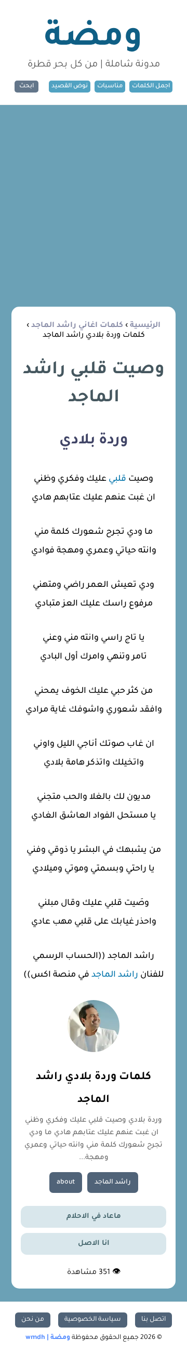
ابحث (26, 86)
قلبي (116, 479)
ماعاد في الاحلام (93, 1216)
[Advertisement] (93, 203)
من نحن (32, 1319)
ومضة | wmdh (47, 1338)
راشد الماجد (114, 975)
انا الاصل (94, 1243)
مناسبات (110, 86)
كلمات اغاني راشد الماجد (77, 326)
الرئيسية (145, 326)
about (66, 1182)
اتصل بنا (153, 1319)
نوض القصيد (69, 86)
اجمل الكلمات (151, 86)
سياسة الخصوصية (92, 1319)
